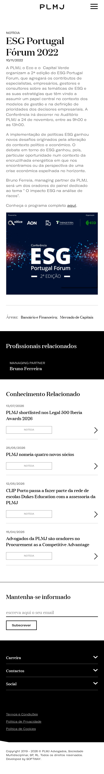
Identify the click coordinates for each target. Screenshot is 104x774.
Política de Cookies (21, 729)
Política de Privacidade (23, 721)
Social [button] (11, 683)
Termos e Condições (22, 714)
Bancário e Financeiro (39, 316)
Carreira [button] (13, 657)
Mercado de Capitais (76, 316)
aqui (71, 205)
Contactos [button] (15, 670)
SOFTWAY (33, 759)
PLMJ (52, 3)
